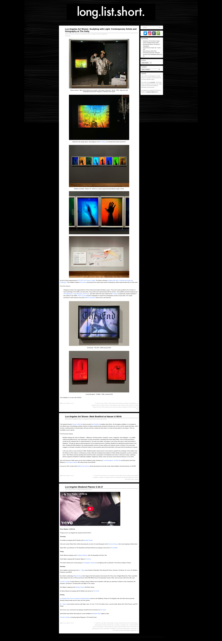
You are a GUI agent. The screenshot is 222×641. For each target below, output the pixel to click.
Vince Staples (127, 630)
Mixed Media (127, 479)
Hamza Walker (119, 475)
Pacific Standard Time (130, 405)
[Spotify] (158, 33)
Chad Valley (103, 622)
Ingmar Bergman (98, 624)
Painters (132, 479)
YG (137, 630)
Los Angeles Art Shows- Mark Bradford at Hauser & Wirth (93, 416)
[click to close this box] (162, 39)
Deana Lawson (82, 295)
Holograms (126, 403)
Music (90, 489)
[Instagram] (150, 33)
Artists (80, 34)
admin (68, 403)
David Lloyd (121, 622)
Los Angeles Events (71, 489)
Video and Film (103, 419)
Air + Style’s (63, 604)
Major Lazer (111, 626)
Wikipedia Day (77, 576)
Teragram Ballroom (82, 555)
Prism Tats (128, 626)
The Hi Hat (96, 591)
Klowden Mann (97, 613)
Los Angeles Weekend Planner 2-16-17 (84, 487)
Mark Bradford (95, 424)
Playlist (124, 626)
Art (67, 34)
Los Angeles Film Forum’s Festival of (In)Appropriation (75, 598)
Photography (124, 407)
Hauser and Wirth (126, 475)
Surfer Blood (106, 628)
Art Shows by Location (73, 34)
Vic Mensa (121, 630)
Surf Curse (101, 628)
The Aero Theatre (65, 581)
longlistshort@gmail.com (152, 92)
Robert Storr (133, 626)
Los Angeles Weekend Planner (82, 489)
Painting (136, 479)
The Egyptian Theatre (89, 562)
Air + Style (81, 570)
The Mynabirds (133, 628)
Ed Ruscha (86, 293)
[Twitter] (145, 33)
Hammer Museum (113, 544)
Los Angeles (100, 477)
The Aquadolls (113, 628)
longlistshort (112, 638)
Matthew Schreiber (90, 297)
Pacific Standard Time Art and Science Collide (111, 407)
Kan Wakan (104, 624)
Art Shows (104, 475)
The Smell (103, 609)
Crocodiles (116, 622)
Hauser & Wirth (76, 424)
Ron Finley (102, 141)
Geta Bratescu (113, 475)
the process (83, 282)
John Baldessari (67, 293)
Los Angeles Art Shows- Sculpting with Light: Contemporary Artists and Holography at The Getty (101, 30)
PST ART (129, 407)
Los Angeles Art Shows (95, 34)
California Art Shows (86, 34)
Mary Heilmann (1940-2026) (149, 51)
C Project (114, 293)
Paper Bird (120, 626)
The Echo (88, 559)
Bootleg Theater (88, 540)
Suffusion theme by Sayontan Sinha (155, 638)
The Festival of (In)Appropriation (123, 628)
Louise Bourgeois (77, 293)
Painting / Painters (96, 419)
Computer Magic (110, 622)
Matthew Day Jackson (83, 466)
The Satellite (114, 547)
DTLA (108, 475)
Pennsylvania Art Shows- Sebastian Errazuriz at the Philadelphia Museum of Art (152, 54)
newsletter (152, 82)
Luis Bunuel (106, 626)
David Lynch (127, 622)
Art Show (105, 403)
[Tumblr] (154, 33)
